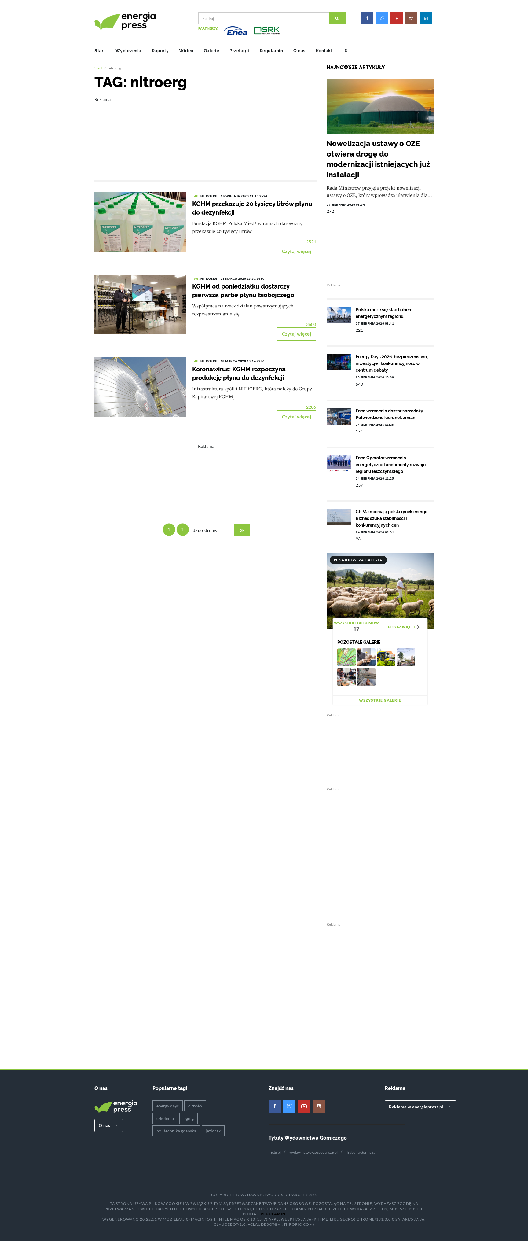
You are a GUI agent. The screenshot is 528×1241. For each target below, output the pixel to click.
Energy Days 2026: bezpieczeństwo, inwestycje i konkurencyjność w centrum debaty (392, 363)
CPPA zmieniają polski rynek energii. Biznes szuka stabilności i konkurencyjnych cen (392, 518)
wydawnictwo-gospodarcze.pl (313, 1152)
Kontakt (324, 50)
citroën (195, 1105)
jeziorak (213, 1130)
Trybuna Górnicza (360, 1152)
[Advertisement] (205, 134)
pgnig (188, 1118)
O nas (299, 50)
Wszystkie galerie (380, 700)
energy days (167, 1105)
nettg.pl (275, 1152)
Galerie (211, 50)
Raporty (160, 50)
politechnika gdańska (176, 1130)
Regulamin (271, 50)
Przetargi (239, 50)
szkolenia (165, 1118)
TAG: (196, 196)
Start (99, 50)
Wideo (186, 50)
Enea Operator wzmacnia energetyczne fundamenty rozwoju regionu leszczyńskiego (391, 464)
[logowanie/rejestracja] (344, 50)
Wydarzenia (128, 50)
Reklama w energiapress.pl (416, 1106)
